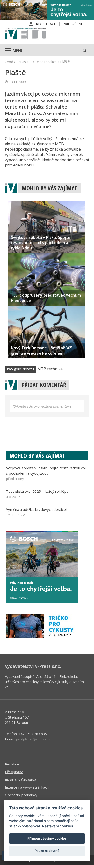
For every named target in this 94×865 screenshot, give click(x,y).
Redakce (12, 764)
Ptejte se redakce (43, 62)
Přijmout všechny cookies (47, 838)
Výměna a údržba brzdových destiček (36, 509)
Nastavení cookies (57, 826)
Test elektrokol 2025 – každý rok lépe (37, 491)
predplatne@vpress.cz (33, 739)
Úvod (9, 62)
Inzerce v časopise (20, 779)
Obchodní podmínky (21, 794)
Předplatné (14, 771)
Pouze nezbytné (47, 850)
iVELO (25, 34)
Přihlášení (72, 23)
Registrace (46, 23)
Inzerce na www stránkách (27, 787)
